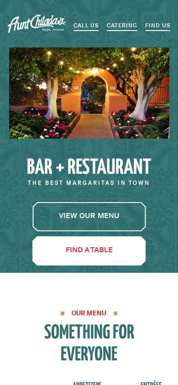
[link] (89, 216)
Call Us (86, 25)
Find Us (157, 25)
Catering (122, 25)
